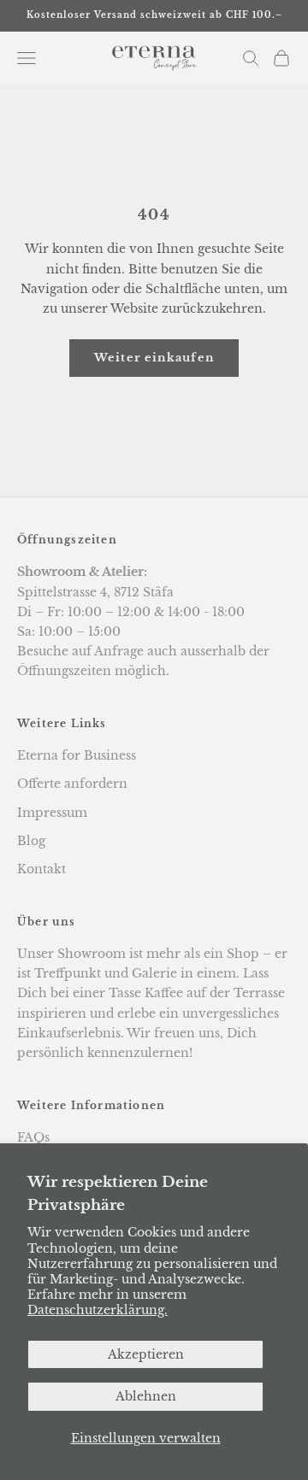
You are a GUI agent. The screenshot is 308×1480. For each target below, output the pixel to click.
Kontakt (41, 869)
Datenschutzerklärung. (97, 1310)
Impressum (52, 812)
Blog (31, 841)
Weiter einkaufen (154, 357)
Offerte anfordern (72, 783)
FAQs (33, 1137)
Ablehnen (146, 1396)
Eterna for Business (76, 755)
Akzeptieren (146, 1354)
